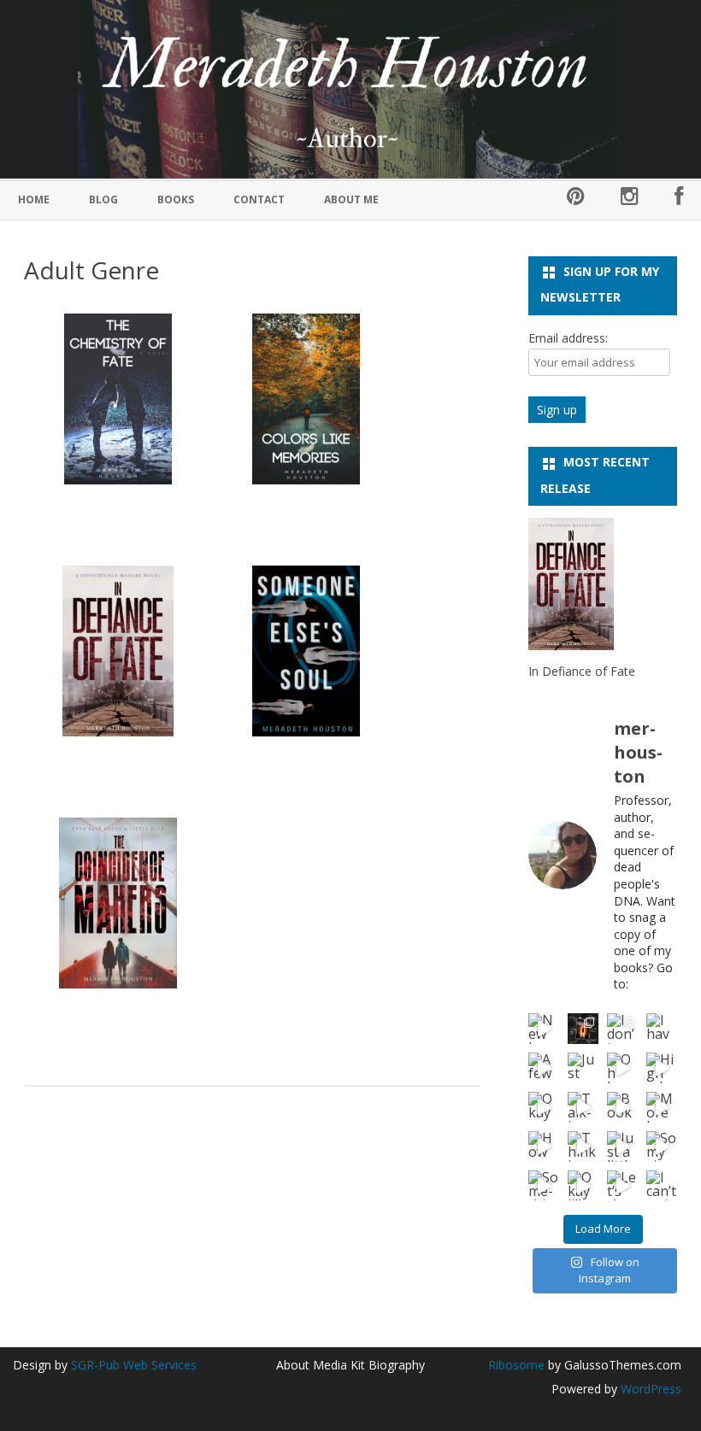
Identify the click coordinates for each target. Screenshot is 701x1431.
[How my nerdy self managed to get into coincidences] (543, 1146)
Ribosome (516, 1365)
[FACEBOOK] (678, 200)
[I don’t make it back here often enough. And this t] (622, 1028)
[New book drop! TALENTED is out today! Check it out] (543, 1028)
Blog (103, 199)
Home (34, 199)
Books (175, 199)
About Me (351, 199)
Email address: (568, 338)
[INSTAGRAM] (630, 200)
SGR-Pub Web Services (134, 1365)
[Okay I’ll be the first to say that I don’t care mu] (583, 1185)
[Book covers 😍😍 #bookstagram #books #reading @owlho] (622, 1107)
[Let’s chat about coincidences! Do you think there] (622, 1185)
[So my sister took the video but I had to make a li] (661, 1146)
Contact (259, 199)
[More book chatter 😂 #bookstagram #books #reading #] (661, 1107)
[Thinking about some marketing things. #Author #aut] (583, 1146)
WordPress (649, 1389)
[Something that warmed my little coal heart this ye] (543, 1185)
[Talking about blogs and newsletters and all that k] (583, 1107)
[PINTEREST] (576, 200)
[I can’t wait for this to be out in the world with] (661, 1185)
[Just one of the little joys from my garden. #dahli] (583, 1068)
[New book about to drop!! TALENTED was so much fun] (583, 1028)
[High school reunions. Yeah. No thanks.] (661, 1068)
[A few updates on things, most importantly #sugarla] (543, 1068)
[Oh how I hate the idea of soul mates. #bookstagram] (622, 1068)
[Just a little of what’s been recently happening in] (622, 1146)
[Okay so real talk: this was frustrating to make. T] (543, 1107)
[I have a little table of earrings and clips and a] (661, 1028)
